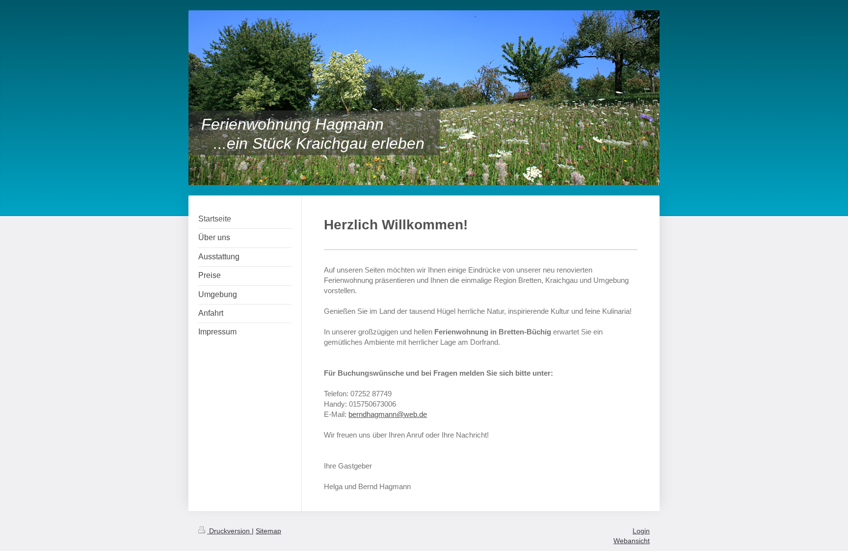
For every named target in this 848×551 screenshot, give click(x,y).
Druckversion (229, 531)
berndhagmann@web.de (387, 414)
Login (641, 531)
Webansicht (631, 541)
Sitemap (268, 531)
